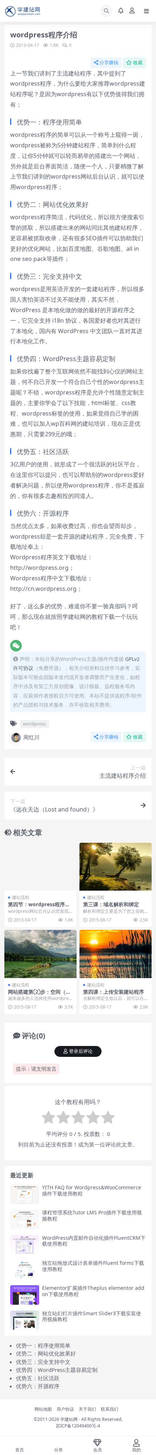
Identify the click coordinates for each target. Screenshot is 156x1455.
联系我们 (109, 1409)
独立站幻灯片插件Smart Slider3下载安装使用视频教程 (91, 1316)
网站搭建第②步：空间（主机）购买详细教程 (39, 994)
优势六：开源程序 (37, 1386)
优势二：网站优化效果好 (46, 1353)
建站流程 (20, 897)
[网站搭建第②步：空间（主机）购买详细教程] (40, 954)
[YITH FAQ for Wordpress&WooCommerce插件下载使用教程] (24, 1194)
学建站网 (69, 1419)
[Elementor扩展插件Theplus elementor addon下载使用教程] (24, 1294)
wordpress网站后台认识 (83, 176)
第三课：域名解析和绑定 (111, 904)
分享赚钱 (108, 62)
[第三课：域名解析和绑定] (115, 867)
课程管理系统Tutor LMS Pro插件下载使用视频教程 (92, 1215)
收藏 (138, 62)
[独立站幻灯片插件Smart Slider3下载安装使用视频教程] (24, 1320)
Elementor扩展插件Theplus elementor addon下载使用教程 (93, 1290)
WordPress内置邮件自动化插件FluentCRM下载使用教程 (93, 1240)
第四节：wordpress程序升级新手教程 (39, 907)
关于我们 (87, 1409)
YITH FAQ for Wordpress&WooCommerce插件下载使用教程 (91, 1190)
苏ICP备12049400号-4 (78, 1426)
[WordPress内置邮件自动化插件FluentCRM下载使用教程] (24, 1244)
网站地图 (43, 1409)
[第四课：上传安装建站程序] (115, 954)
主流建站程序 (74, 73)
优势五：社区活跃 (37, 1378)
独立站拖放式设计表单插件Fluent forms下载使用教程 (93, 1265)
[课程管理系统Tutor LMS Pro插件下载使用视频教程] (24, 1219)
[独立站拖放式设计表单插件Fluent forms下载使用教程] (24, 1269)
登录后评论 (81, 1051)
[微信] (16, 645)
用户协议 (65, 1409)
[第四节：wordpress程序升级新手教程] (40, 867)
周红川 (31, 737)
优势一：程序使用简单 (43, 1345)
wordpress (34, 723)
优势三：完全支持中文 (43, 1361)
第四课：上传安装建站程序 (113, 991)
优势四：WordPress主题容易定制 (57, 1369)
